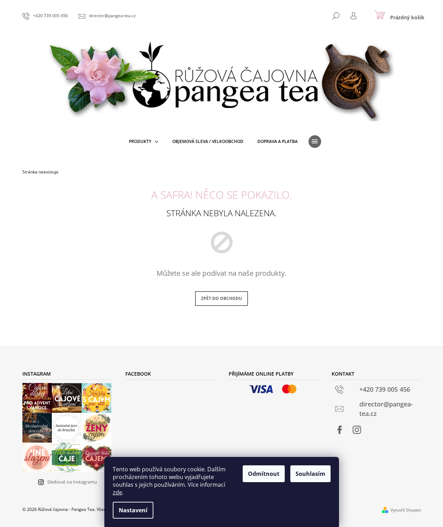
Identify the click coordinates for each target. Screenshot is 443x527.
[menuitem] (143, 141)
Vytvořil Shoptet (405, 510)
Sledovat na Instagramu (72, 482)
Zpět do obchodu (221, 298)
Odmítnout (263, 474)
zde (117, 492)
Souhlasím (310, 474)
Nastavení (133, 510)
